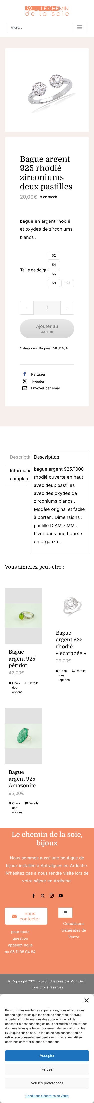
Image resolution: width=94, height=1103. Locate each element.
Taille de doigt (33, 269)
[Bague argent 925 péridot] (23, 616)
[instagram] (52, 896)
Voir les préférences (47, 1083)
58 (54, 283)
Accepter (47, 1055)
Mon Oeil (77, 981)
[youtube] (61, 896)
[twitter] (43, 896)
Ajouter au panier (47, 329)
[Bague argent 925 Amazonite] (23, 736)
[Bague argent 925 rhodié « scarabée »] (70, 606)
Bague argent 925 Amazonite (22, 779)
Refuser (47, 1069)
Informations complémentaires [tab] (18, 474)
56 (54, 274)
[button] (86, 1000)
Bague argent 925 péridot (22, 658)
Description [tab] (18, 457)
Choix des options (17, 687)
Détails (33, 683)
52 (54, 255)
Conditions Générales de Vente (47, 1096)
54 (54, 265)
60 (68, 283)
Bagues (45, 348)
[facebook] (34, 896)
